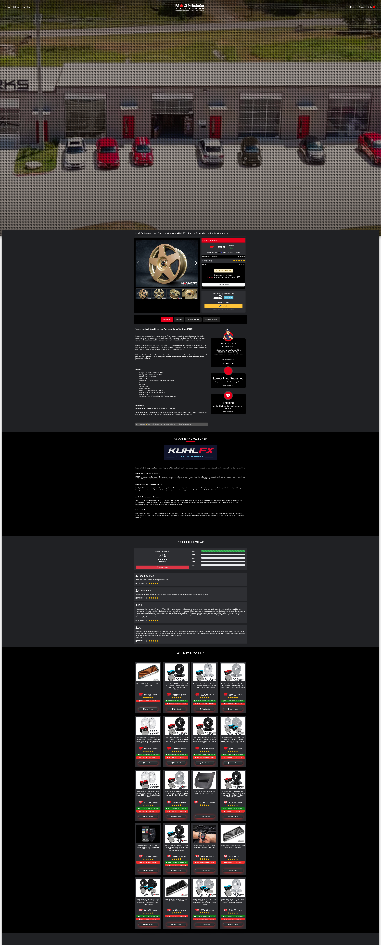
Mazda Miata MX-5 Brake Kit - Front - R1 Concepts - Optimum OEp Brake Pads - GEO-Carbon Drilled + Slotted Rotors (148, 794)
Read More (227, 385)
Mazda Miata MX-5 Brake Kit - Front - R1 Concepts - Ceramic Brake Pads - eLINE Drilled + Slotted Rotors (204, 685)
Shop (8, 7)
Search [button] (362, 7)
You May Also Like (193, 319)
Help (353, 7)
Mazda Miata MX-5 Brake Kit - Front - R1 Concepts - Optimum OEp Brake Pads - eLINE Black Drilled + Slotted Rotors (176, 740)
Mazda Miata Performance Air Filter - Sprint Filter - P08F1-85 (176, 900)
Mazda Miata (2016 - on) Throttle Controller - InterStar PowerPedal (204, 846)
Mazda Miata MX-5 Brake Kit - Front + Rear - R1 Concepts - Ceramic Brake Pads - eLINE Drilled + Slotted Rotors (204, 901)
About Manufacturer (211, 319)
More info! (241, 257)
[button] (196, 263)
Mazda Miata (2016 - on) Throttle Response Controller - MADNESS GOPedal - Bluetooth (148, 847)
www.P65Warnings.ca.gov (184, 424)
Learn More (229, 297)
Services (17, 7)
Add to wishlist (223, 284)
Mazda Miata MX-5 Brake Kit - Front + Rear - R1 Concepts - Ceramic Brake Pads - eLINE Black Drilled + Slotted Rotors (148, 901)
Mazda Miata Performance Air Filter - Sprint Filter (148, 684)
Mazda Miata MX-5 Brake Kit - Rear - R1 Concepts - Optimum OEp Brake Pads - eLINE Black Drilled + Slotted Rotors (204, 740)
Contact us (210, 277)
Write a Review (163, 567)
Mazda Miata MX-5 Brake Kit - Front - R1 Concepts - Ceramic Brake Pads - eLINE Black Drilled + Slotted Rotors (176, 686)
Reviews (179, 319)
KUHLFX (242, 265)
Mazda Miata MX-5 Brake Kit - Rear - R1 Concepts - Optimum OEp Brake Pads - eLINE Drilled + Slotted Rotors (233, 685)
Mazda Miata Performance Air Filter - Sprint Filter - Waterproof (233, 846)
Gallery (27, 7)
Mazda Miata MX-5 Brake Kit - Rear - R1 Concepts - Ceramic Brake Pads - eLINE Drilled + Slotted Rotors (233, 901)
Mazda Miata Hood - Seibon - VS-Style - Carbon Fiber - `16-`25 (204, 792)
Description (166, 319)
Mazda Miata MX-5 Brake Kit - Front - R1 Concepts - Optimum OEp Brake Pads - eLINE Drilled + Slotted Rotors (176, 793)
